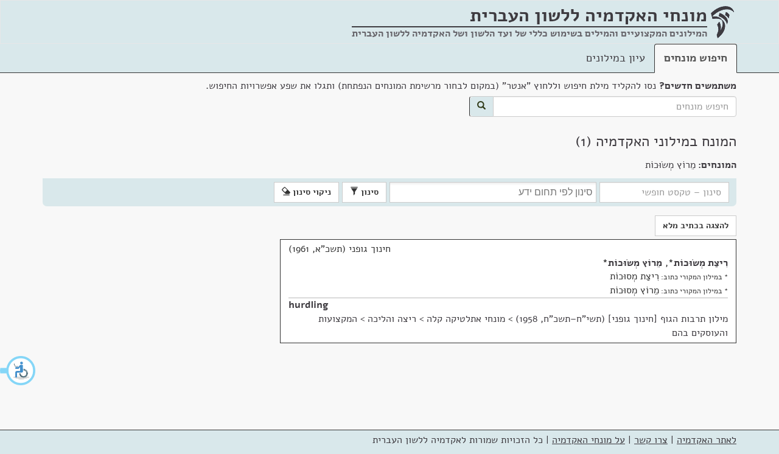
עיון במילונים (615, 58)
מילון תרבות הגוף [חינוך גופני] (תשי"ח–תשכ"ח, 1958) (621, 319)
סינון (368, 192)
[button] (18, 370)
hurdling (308, 305)
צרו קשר (651, 440)
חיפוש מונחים (695, 58)
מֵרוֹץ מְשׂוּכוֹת (635, 263)
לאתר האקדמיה (706, 440)
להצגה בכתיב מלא (695, 225)
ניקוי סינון (310, 192)
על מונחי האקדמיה (588, 440)
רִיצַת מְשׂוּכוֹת (701, 263)
